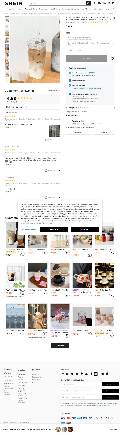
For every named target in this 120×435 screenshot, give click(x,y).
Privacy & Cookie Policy (106, 404)
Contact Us (35, 374)
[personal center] (94, 3)
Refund (20, 380)
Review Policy (11, 102)
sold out (86, 58)
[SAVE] (112, 58)
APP (102, 369)
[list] (80, 374)
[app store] (102, 375)
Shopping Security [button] (78, 85)
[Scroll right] (113, 9)
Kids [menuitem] (95, 9)
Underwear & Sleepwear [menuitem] (71, 9)
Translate (8, 127)
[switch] (25, 107)
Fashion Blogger (9, 383)
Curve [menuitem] (101, 9)
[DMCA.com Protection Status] (68, 422)
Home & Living (14, 14)
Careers (6, 386)
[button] (108, 3)
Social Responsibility (8, 379)
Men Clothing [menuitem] (86, 9)
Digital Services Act (8, 389)
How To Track (22, 385)
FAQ (33, 382)
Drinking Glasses (46, 14)
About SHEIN (8, 376)
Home (7, 14)
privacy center (105, 405)
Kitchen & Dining (26, 14)
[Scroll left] (110, 9)
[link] (99, 3)
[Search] (88, 3)
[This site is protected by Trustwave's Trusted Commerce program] (63, 422)
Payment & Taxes (37, 377)
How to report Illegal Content (22, 394)
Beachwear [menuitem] (43, 9)
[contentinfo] (90, 418)
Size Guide (21, 388)
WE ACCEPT (65, 414)
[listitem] (15, 240)
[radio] (80, 38)
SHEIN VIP (21, 391)
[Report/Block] (58, 139)
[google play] (107, 375)
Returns (20, 377)
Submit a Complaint (7, 393)
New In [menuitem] (20, 9)
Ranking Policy (23, 398)
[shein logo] (13, 3)
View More (60, 346)
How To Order (22, 382)
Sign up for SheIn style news (72, 380)
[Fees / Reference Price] (73, 26)
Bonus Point (36, 380)
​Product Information (21, 401)
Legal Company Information (9, 372)
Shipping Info (22, 374)
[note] (15, 296)
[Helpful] (46, 139)
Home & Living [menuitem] (55, 9)
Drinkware (36, 14)
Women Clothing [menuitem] (31, 9)
